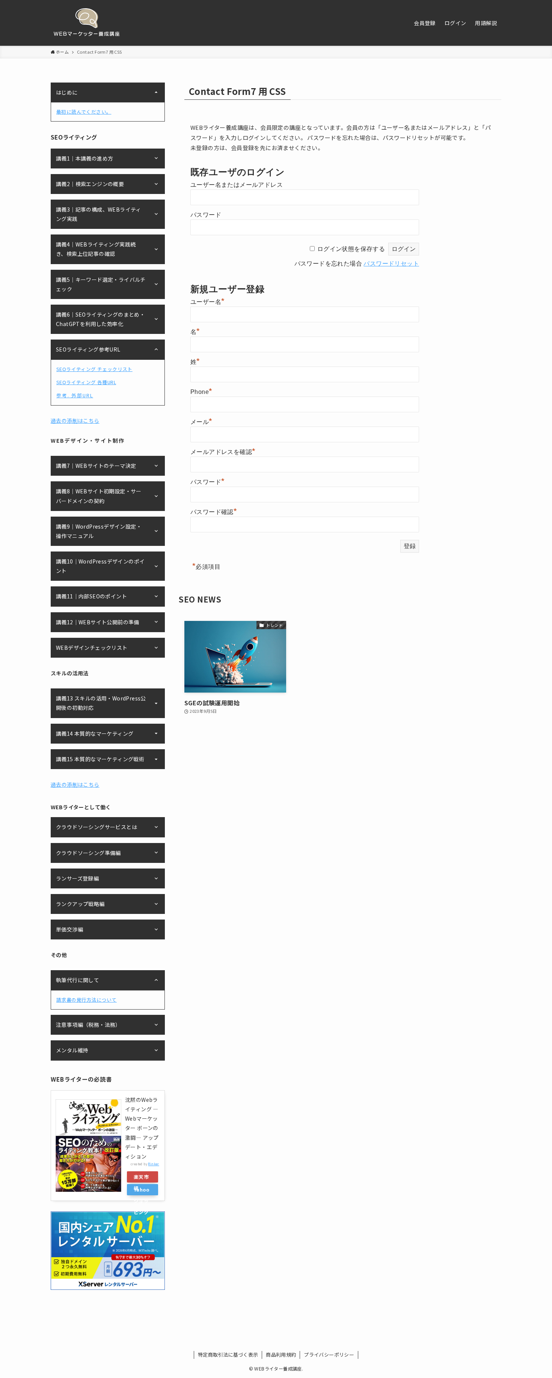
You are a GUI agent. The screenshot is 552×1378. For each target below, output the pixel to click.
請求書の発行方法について (86, 999)
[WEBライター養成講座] (87, 23)
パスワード (205, 215)
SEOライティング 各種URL (86, 382)
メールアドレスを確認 (222, 452)
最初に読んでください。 (83, 111)
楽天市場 (141, 1178)
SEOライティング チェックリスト (94, 369)
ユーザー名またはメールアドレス (236, 185)
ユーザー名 (207, 302)
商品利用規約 (281, 1354)
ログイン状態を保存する (351, 249)
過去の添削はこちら (75, 420)
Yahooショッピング (141, 1190)
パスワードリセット (391, 263)
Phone (201, 392)
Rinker (153, 1164)
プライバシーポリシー (329, 1354)
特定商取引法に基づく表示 (228, 1354)
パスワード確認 (213, 512)
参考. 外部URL (74, 395)
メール (201, 422)
